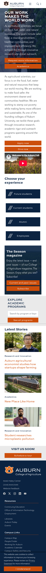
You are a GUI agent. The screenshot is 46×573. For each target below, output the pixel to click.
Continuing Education (15, 507)
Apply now (23, 143)
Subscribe (23, 288)
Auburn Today (11, 522)
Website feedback (11, 488)
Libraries (9, 519)
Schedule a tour (23, 455)
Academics (23, 66)
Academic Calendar (13, 547)
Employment (10, 513)
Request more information (23, 60)
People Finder (11, 541)
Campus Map (11, 538)
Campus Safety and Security (18, 551)
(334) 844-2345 (10, 484)
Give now (23, 149)
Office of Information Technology (19, 510)
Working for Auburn (14, 544)
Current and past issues (23, 282)
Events (8, 525)
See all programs (23, 320)
